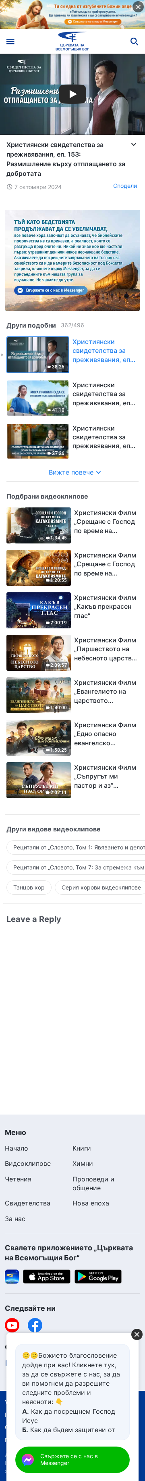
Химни (82, 1163)
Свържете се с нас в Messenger (69, 1459)
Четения (18, 1179)
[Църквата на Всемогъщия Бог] (73, 41)
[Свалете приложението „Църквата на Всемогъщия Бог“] (12, 1276)
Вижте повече (71, 472)
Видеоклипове (28, 1163)
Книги (81, 1148)
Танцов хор (29, 887)
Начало (16, 1148)
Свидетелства (27, 1203)
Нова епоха (90, 1203)
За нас (15, 1219)
